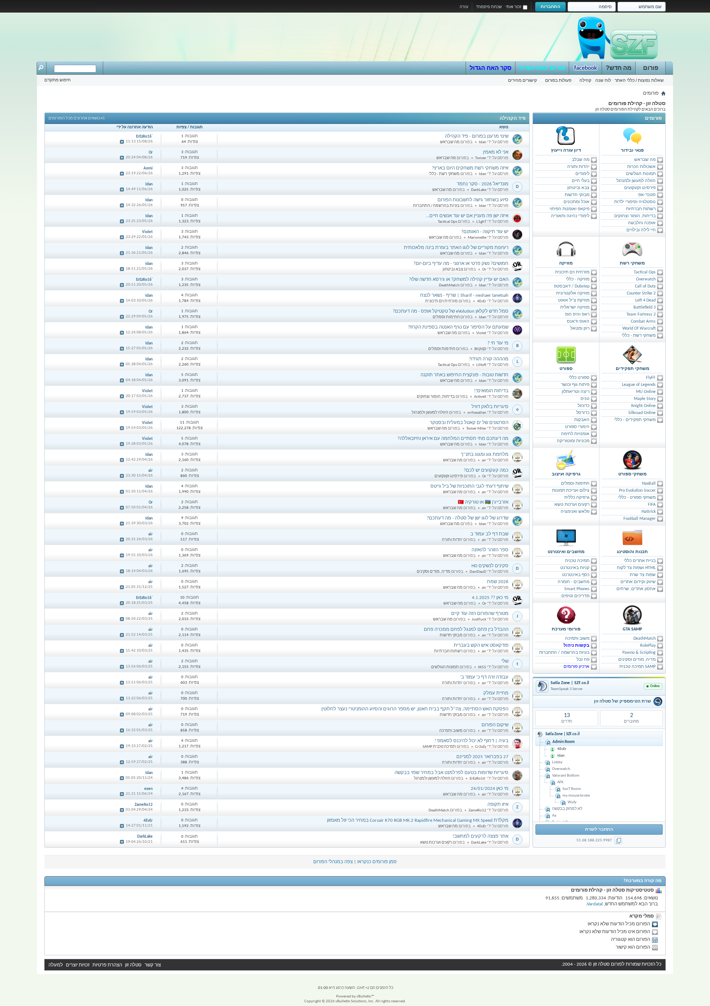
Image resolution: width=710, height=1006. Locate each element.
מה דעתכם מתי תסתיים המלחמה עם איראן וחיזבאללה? (453, 438)
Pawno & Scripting (639, 652)
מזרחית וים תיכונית (572, 272)
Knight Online (643, 406)
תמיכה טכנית (577, 561)
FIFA (652, 504)
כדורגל (583, 406)
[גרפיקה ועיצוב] (566, 460)
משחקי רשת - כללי (639, 335)
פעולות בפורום (558, 80)
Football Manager (639, 519)
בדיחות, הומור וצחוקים (635, 216)
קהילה (585, 80)
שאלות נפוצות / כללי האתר (639, 80)
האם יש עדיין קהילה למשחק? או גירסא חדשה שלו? (458, 279)
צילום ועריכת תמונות (570, 490)
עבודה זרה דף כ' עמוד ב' (484, 677)
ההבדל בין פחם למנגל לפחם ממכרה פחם (466, 629)
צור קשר (153, 965)
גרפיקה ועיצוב (566, 474)
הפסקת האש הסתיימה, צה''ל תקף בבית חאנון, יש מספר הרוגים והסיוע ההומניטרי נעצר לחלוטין (414, 709)
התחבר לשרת (599, 829)
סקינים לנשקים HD (489, 565)
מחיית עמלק (495, 693)
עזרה (464, 6)
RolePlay (648, 645)
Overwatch (646, 279)
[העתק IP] (618, 840)
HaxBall (649, 483)
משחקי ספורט (632, 474)
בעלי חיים (580, 181)
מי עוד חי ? (497, 343)
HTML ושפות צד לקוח (636, 568)
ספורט (565, 369)
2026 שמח (497, 581)
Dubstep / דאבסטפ (571, 286)
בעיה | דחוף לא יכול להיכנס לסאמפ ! (471, 740)
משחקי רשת (632, 263)
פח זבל (583, 659)
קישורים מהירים (522, 80)
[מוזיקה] (566, 249)
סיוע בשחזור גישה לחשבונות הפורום (472, 200)
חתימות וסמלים (575, 483)
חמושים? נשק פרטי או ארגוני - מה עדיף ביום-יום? (460, 263)
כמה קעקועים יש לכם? (486, 470)
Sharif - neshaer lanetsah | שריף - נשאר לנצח (464, 295)
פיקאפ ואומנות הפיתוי (569, 209)
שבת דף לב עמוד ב (489, 534)
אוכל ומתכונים (576, 202)
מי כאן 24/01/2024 (489, 788)
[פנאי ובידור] (632, 136)
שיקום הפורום (494, 725)
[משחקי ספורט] (632, 460)
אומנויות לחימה (575, 434)
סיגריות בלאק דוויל (489, 406)
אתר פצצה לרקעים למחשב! (480, 836)
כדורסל (582, 413)
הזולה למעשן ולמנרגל (636, 181)
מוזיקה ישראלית (574, 307)
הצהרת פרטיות (107, 965)
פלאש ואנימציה (575, 511)
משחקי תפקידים (632, 369)
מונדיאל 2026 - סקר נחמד (482, 184)
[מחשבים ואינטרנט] (566, 538)
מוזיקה (566, 263)
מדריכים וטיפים (575, 596)
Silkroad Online (642, 413)
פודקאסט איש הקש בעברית (481, 645)
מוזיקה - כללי (577, 279)
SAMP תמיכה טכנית (637, 667)
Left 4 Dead (645, 300)
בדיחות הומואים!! (491, 390)
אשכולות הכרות (641, 167)
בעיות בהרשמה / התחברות (564, 652)
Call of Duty (645, 286)
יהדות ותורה (578, 167)
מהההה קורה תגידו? (488, 359)
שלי (504, 661)
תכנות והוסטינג (632, 552)
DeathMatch (644, 638)
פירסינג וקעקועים (640, 188)
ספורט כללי (579, 378)
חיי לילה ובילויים (641, 230)
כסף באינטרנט (575, 575)
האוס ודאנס (578, 321)
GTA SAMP (632, 629)
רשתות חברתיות (641, 209)
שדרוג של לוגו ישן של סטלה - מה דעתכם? (467, 518)
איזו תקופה (497, 804)
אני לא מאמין (495, 152)
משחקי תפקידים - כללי (635, 420)
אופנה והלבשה (642, 223)
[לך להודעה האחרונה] (122, 141)
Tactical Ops (645, 272)
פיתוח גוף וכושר (575, 385)
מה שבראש (645, 160)
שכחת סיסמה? (489, 6)
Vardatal (595, 904)
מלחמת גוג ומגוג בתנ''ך (484, 454)
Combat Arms (643, 321)
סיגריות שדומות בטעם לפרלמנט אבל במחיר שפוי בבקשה (451, 772)
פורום (650, 68)
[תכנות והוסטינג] (632, 538)
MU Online (646, 392)
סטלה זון (133, 965)
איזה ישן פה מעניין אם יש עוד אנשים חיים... (467, 215)
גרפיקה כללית (576, 497)
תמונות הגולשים (641, 174)
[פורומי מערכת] (566, 615)
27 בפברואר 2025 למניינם (482, 756)
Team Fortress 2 (641, 314)
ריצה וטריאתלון (575, 392)
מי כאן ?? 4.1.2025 (490, 597)
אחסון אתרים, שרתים (636, 589)
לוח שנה (603, 80)
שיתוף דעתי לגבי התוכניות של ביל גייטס (469, 486)
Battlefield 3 (644, 307)
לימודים (582, 174)
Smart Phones (576, 589)
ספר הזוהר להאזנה (489, 550)
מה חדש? (619, 68)
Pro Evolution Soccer (637, 490)
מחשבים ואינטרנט (566, 552)
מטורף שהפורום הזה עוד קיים (479, 613)
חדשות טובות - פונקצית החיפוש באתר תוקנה (464, 375)
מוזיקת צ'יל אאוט (573, 300)
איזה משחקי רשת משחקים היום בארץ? (470, 168)
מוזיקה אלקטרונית (572, 293)
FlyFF (651, 378)
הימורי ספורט (577, 427)
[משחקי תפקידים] (632, 354)
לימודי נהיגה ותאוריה (570, 216)
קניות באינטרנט (574, 568)
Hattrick (649, 511)
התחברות (550, 6)
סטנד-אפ (647, 195)
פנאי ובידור (632, 150)
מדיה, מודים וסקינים (637, 659)
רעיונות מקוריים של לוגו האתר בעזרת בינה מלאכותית (456, 247)
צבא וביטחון (578, 188)
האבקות (581, 420)
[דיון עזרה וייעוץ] (566, 136)
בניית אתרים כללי (640, 561)
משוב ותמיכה (577, 638)
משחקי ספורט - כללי (637, 497)
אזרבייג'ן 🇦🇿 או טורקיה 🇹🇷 (483, 502)
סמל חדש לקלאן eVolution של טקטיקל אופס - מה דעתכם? (450, 311)
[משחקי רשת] (632, 249)
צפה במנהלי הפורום (333, 861)
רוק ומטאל (579, 328)
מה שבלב (580, 160)
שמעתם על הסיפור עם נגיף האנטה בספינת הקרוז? (458, 327)
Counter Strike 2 (641, 293)
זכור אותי (513, 6)
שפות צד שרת (643, 575)
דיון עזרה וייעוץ (566, 150)
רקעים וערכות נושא (571, 504)
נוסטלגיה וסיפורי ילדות (635, 202)
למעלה (55, 965)
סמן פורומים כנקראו (377, 861)
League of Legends (639, 385)
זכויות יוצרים (77, 965)
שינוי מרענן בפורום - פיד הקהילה (476, 136)
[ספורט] (566, 354)
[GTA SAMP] (632, 615)
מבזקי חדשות (577, 195)
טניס (585, 399)
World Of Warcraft (639, 328)
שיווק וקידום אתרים (638, 582)
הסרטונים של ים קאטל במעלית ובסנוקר (469, 422)
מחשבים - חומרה (573, 582)
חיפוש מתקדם (57, 80)
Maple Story (645, 399)
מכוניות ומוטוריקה (573, 441)
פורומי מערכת (566, 629)
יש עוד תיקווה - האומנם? (484, 231)
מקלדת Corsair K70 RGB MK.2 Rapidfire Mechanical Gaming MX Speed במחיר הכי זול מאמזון (417, 820)
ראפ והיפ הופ (577, 314)
